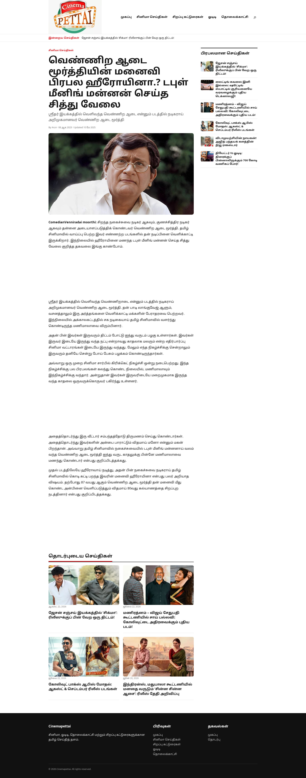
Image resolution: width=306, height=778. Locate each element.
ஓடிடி (212, 17)
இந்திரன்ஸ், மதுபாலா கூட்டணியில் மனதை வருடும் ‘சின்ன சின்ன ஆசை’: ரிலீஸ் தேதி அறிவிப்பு (157, 689)
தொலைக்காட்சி (234, 17)
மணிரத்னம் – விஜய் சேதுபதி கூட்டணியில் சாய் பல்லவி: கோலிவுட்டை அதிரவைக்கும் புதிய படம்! (156, 619)
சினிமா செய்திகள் (152, 17)
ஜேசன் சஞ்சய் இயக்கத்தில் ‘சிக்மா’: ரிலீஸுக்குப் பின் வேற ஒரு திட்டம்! (128, 37)
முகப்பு (126, 17)
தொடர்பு (214, 739)
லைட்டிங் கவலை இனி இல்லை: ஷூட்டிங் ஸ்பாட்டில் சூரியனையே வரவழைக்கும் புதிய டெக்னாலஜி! (234, 89)
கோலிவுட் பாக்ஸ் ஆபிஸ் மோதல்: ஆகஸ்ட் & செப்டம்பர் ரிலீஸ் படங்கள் (83, 686)
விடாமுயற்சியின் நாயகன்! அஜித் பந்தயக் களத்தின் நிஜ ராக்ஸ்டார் (236, 141)
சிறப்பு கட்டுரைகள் (187, 17)
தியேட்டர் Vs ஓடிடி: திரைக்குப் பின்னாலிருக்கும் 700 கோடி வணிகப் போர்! (236, 158)
